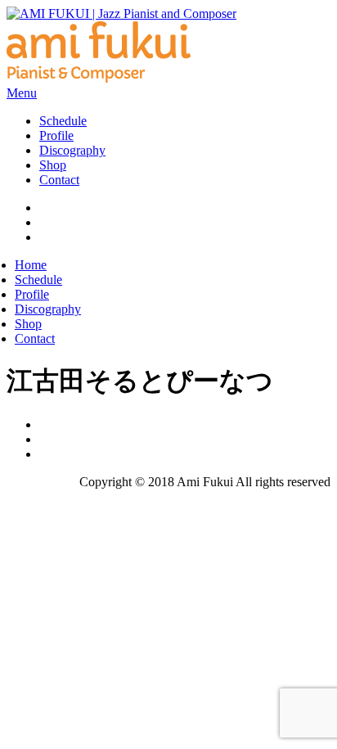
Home (31, 265)
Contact (59, 180)
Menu (22, 93)
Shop (52, 165)
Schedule (63, 121)
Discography (72, 150)
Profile (56, 135)
